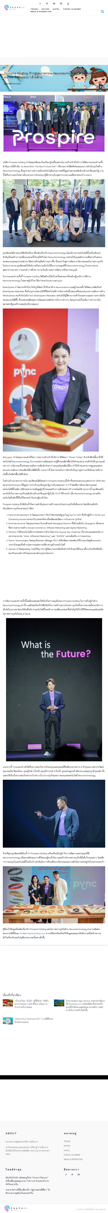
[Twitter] (47, 3)
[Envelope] (61, 3)
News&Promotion (12, 83)
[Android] (68, 3)
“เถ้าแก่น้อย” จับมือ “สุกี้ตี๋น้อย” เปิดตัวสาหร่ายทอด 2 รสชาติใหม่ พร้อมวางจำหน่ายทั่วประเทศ (31, 1003)
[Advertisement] (54, 36)
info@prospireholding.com (32, 933)
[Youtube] (54, 3)
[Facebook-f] (40, 3)
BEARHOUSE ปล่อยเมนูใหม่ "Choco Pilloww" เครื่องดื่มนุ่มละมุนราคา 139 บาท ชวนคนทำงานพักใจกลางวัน (27, 1181)
